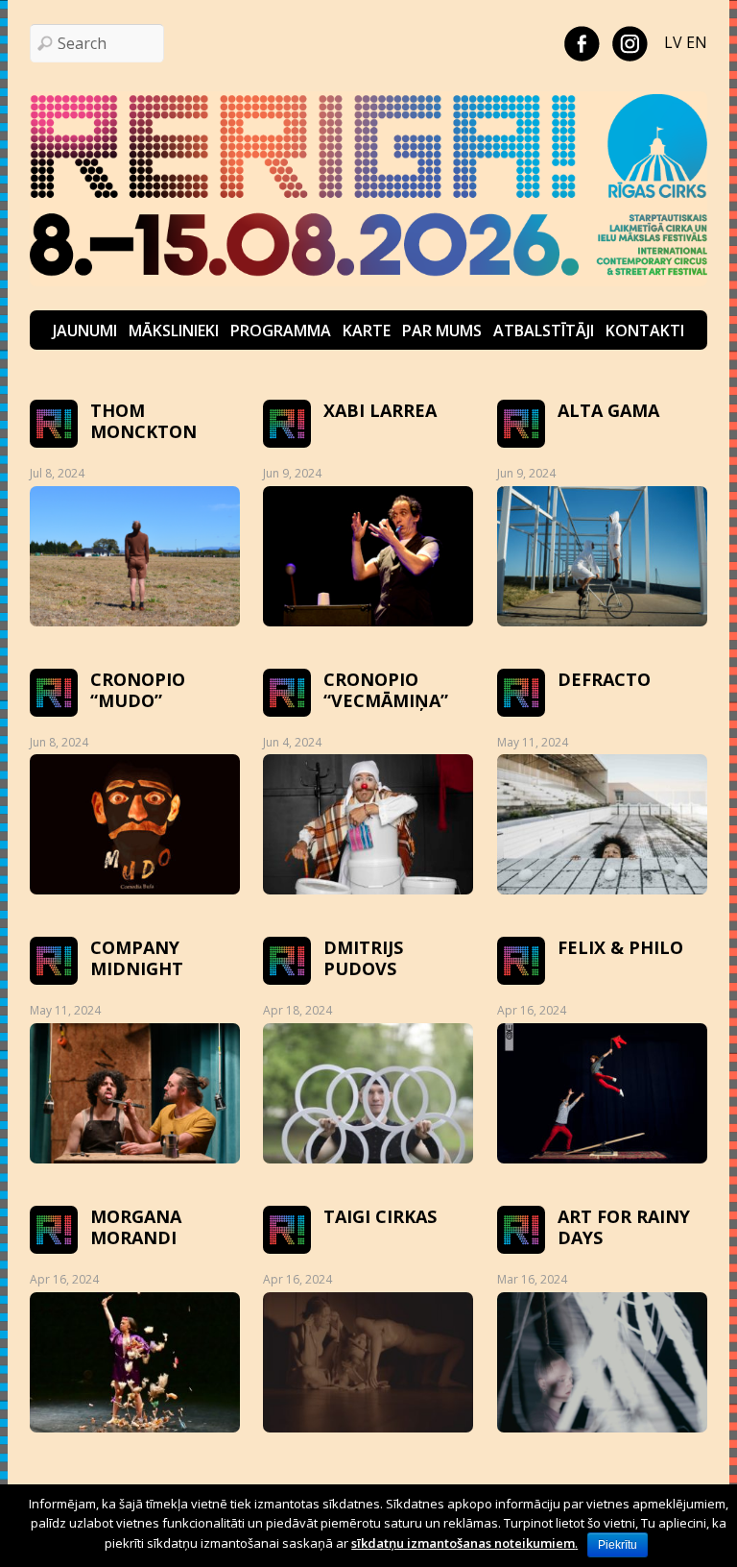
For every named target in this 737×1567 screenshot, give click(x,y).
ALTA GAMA (608, 410)
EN (696, 42)
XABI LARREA (380, 410)
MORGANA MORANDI (135, 1227)
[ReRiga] (369, 280)
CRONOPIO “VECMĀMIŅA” (385, 690)
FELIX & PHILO (620, 947)
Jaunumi (85, 330)
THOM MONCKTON (143, 421)
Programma (280, 330)
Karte (367, 330)
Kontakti (645, 330)
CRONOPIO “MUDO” (137, 690)
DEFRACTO (604, 679)
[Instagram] (630, 42)
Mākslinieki (174, 330)
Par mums (442, 330)
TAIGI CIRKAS (380, 1216)
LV (673, 42)
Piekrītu (617, 1545)
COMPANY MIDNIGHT (136, 958)
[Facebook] (582, 42)
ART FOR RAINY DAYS (624, 1227)
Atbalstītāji (543, 330)
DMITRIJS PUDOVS (363, 958)
